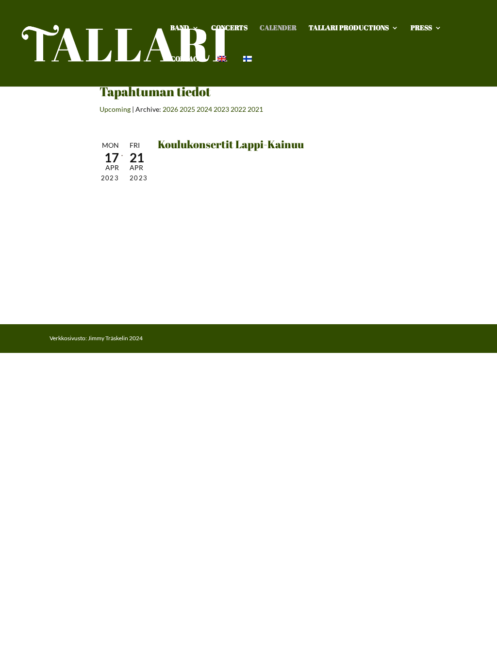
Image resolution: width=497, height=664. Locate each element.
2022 (238, 109)
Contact (186, 59)
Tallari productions (349, 28)
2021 (255, 109)
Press (421, 28)
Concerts (229, 28)
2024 (204, 109)
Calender (278, 28)
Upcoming (115, 109)
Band (179, 28)
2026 (170, 109)
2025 (187, 109)
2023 (221, 109)
